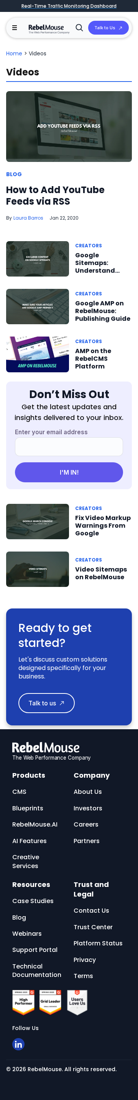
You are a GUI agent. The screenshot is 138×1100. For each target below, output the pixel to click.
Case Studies (33, 901)
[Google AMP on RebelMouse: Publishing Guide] (37, 306)
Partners (87, 841)
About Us (88, 791)
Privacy (85, 959)
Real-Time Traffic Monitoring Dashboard (69, 6)
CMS (19, 791)
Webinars (27, 933)
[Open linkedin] (18, 1044)
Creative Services (25, 861)
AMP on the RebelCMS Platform (93, 359)
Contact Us (91, 910)
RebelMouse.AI (35, 824)
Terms (83, 976)
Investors (88, 808)
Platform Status (98, 943)
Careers (86, 824)
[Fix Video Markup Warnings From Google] (37, 521)
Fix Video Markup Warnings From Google (103, 525)
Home (14, 53)
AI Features (29, 841)
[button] (14, 27)
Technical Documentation (36, 970)
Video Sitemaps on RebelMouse (101, 573)
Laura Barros (28, 218)
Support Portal (35, 949)
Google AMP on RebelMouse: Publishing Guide (102, 311)
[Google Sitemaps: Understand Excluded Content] (37, 258)
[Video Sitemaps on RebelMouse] (37, 568)
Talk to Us (104, 27)
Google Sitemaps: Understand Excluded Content (95, 270)
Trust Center (93, 927)
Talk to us (42, 703)
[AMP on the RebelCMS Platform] (37, 354)
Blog (14, 174)
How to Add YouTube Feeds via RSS (55, 195)
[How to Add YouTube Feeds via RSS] (69, 126)
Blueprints (27, 808)
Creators (88, 245)
